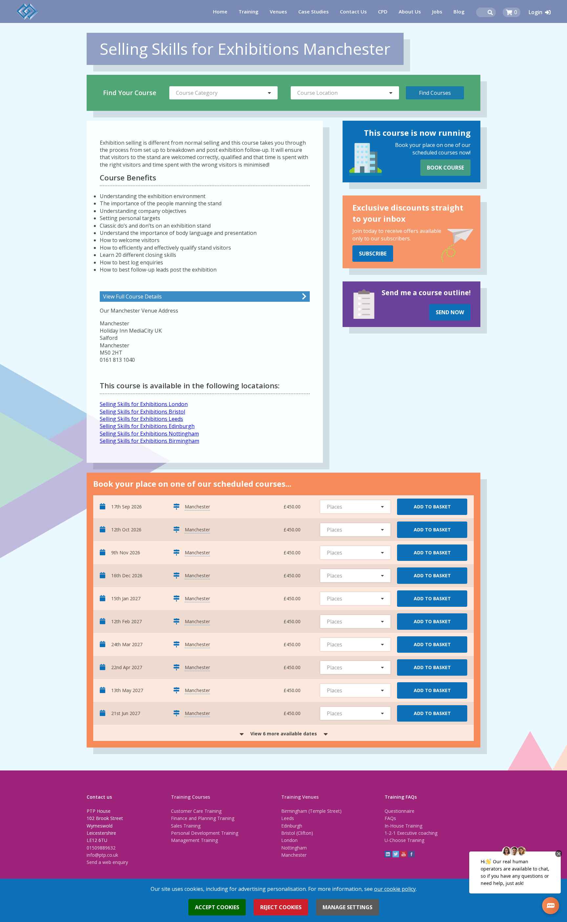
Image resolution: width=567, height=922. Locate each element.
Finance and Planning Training (202, 818)
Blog (459, 11)
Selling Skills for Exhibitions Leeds (141, 418)
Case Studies (313, 11)
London (289, 840)
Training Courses (190, 797)
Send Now (450, 312)
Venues (278, 11)
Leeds (287, 818)
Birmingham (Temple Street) (311, 811)
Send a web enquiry (107, 862)
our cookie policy (395, 888)
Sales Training (185, 826)
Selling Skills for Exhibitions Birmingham (149, 440)
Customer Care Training (196, 811)
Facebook (411, 854)
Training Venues (300, 797)
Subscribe (373, 253)
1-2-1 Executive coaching (411, 833)
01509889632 (101, 848)
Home (220, 11)
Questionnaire (399, 811)
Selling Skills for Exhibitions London (144, 404)
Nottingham (294, 848)
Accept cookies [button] (217, 907)
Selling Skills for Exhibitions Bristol (142, 411)
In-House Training (403, 826)
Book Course (445, 167)
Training (249, 11)
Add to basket (432, 506)
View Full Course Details (132, 296)
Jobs (437, 11)
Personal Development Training (204, 833)
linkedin (388, 854)
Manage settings (347, 907)
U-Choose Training (404, 840)
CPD (383, 11)
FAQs (390, 818)
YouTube (403, 854)
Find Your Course (129, 92)
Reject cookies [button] (281, 907)
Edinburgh (291, 826)
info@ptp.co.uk (102, 855)
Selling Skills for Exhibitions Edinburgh (147, 426)
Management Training (194, 840)
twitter (395, 854)
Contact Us (353, 11)
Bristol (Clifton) (297, 833)
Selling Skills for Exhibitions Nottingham (149, 433)
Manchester (293, 855)
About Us (410, 11)
